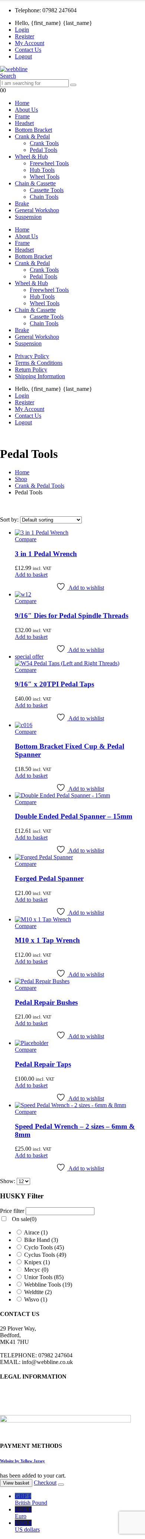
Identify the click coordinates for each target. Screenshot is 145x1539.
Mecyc (36, 1269)
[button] (8, 76)
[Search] (73, 85)
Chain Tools (44, 197)
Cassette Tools (47, 190)
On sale (23, 528)
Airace (36, 1232)
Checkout (45, 1482)
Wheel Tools (44, 176)
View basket (16, 1483)
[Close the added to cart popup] (61, 1485)
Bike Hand (41, 1240)
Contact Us (28, 50)
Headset (24, 123)
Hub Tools (42, 170)
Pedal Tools (43, 150)
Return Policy (31, 369)
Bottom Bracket (33, 130)
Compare (25, 539)
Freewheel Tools (49, 163)
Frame (22, 116)
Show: (8, 1181)
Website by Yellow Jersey (22, 1461)
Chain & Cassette (35, 183)
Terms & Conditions (38, 363)
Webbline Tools (48, 1284)
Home (22, 103)
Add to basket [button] (31, 574)
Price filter (12, 519)
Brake (22, 203)
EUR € (23, 1512)
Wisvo (35, 1299)
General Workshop (37, 210)
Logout (23, 56)
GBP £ (31, 1499)
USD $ (27, 1526)
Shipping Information (40, 376)
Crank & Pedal (32, 136)
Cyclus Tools (45, 1255)
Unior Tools (44, 1277)
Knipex (37, 1262)
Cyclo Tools (44, 1247)
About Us (26, 109)
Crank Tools (44, 143)
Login (22, 29)
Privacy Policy (32, 356)
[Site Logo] (14, 69)
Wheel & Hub (31, 156)
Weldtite (38, 1292)
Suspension (28, 217)
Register (24, 36)
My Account (29, 43)
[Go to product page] (80, 532)
